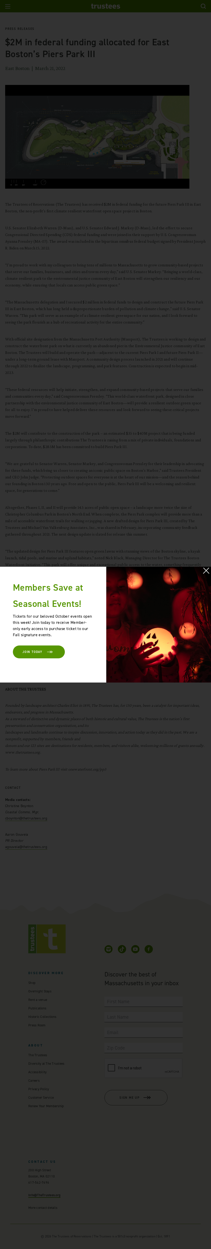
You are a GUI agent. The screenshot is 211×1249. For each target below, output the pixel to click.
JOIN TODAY (32, 652)
